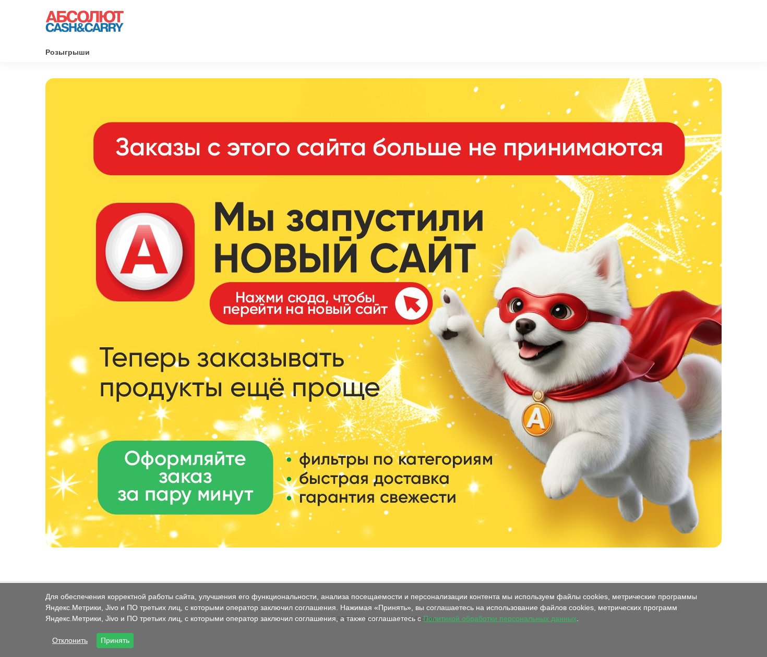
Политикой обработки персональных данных (500, 618)
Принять (115, 640)
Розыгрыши (67, 52)
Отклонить (70, 640)
